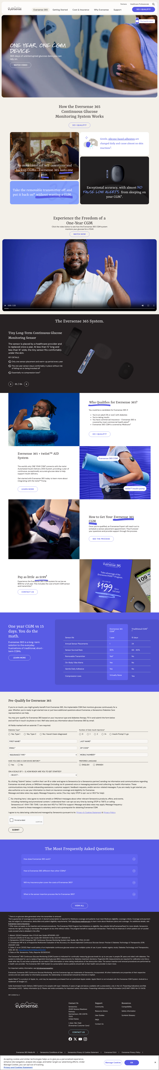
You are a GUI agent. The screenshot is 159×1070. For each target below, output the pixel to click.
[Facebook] (70, 1039)
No (22, 765)
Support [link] (117, 9)
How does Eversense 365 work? (37, 859)
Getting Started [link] (60, 9)
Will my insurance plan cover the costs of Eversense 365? (48, 882)
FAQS (97, 1020)
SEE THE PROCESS (101, 539)
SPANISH (99, 765)
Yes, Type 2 (31, 734)
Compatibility (127, 1007)
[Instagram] (85, 1039)
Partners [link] (123, 4)
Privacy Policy (109, 812)
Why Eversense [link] (101, 9)
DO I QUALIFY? (144, 9)
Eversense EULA (110, 1052)
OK (131, 1062)
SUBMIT (15, 830)
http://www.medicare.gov (81, 921)
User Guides (99, 1015)
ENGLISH (85, 765)
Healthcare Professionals (139, 4)
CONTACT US (28, 592)
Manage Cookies (113, 1062)
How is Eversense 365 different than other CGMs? (45, 871)
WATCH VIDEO (20, 65)
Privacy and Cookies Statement (18, 1067)
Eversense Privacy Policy (131, 1052)
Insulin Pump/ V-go (120, 734)
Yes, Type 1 (15, 734)
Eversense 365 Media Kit (25, 1052)
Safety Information (128, 1011)
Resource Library (101, 1011)
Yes (12, 765)
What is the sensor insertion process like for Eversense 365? (49, 894)
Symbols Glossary (128, 1015)
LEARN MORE (28, 489)
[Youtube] (80, 1039)
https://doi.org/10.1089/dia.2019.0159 (32, 950)
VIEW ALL (79, 905)
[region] (79, 1062)
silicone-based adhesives (121, 139)
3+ (105, 734)
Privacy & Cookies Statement (88, 812)
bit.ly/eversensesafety (45, 968)
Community (99, 1007)
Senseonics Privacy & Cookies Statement (83, 1052)
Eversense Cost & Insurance (18, 924)
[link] (14, 8)
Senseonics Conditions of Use (51, 1052)
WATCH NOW (79, 234)
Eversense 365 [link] (41, 9)
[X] (75, 1039)
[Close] (155, 1062)
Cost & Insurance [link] (81, 9)
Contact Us (99, 1024)
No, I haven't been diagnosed (55, 734)
